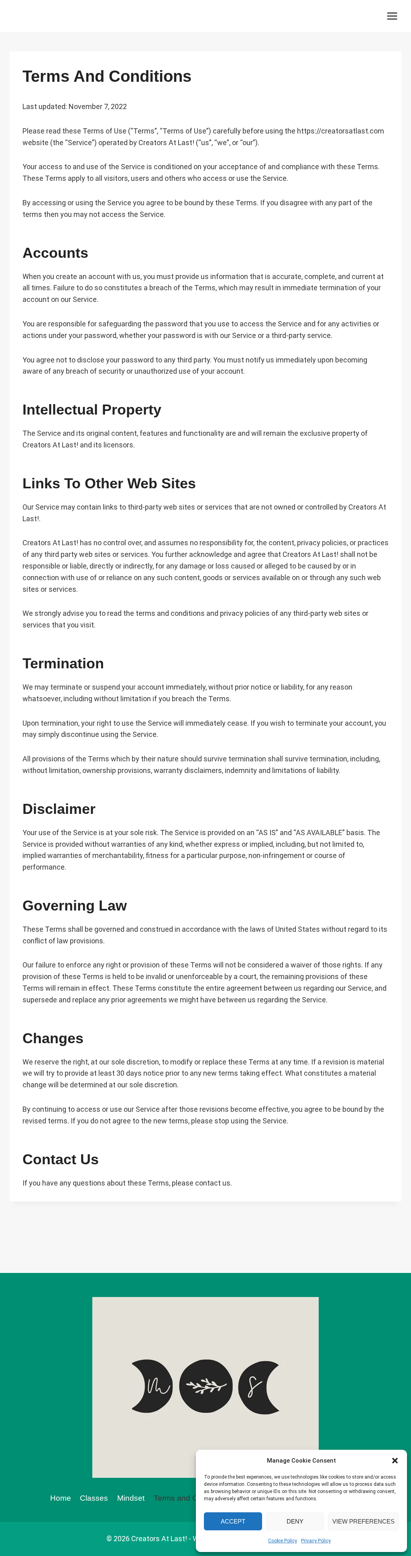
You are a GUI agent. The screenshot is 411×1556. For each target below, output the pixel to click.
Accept (233, 1521)
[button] (395, 1461)
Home (60, 1498)
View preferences (363, 1521)
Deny (295, 1521)
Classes (94, 1498)
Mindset (130, 1498)
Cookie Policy (282, 1541)
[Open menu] (392, 16)
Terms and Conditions (191, 1498)
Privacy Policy (316, 1541)
